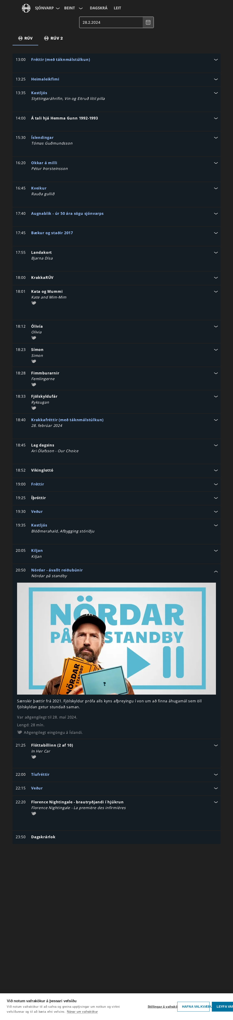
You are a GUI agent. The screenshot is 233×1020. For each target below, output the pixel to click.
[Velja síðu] (57, 8)
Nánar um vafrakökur (82, 1011)
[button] (116, 60)
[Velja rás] (80, 8)
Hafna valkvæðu (196, 1006)
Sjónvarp (44, 7)
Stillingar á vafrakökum (161, 1006)
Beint (69, 7)
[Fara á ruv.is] (26, 8)
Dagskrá (98, 7)
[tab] (25, 38)
